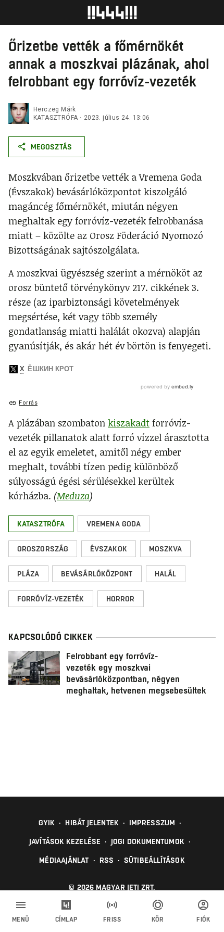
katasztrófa (55, 117)
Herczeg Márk (54, 109)
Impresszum (152, 822)
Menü (21, 919)
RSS (106, 860)
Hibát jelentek (91, 822)
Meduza (73, 495)
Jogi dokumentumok (147, 841)
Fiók (203, 919)
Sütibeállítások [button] (154, 860)
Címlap (66, 919)
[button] (40, 523)
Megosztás (51, 147)
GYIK (47, 822)
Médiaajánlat (64, 860)
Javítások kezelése (65, 841)
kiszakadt (129, 423)
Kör (158, 919)
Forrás (28, 402)
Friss (112, 919)
